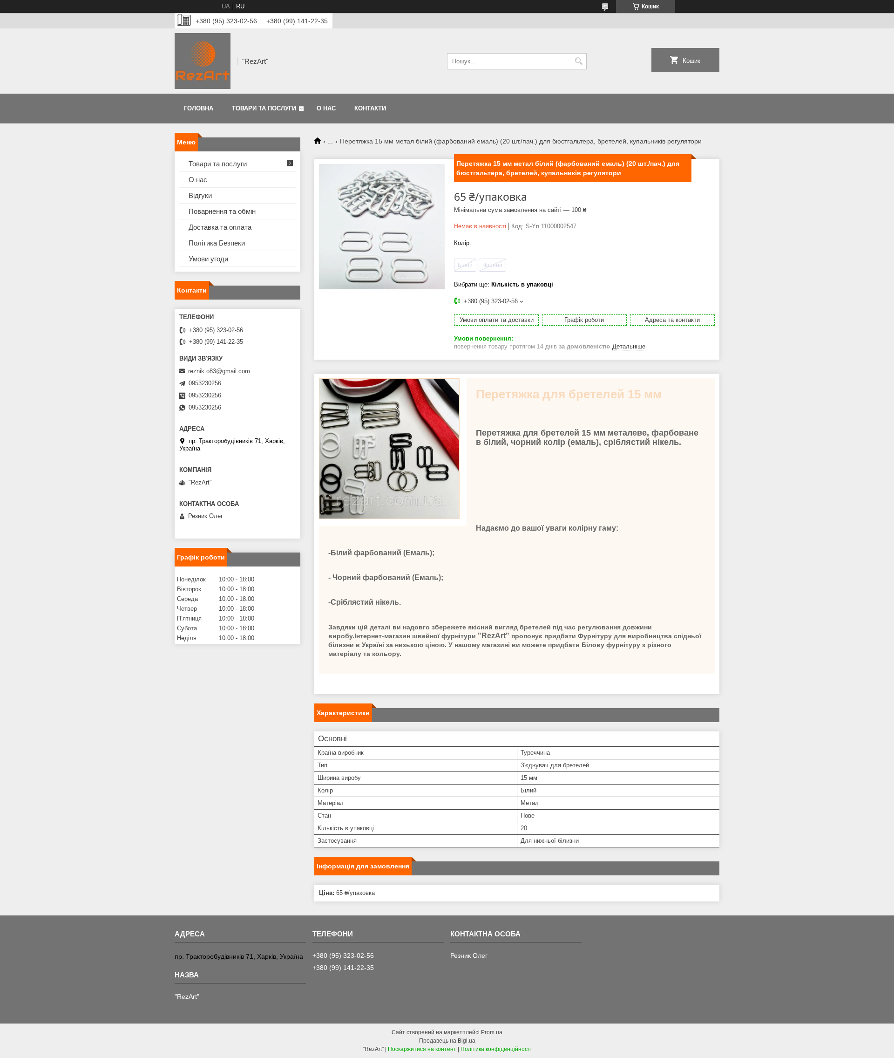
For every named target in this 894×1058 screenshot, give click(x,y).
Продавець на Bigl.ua (447, 1041)
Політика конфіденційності (496, 1049)
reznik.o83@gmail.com (219, 371)
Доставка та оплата (220, 227)
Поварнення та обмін (222, 211)
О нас (326, 108)
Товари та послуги (264, 108)
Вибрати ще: (503, 284)
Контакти (370, 108)
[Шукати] (578, 61)
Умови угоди (208, 259)
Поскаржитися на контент (422, 1049)
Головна (198, 108)
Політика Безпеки (217, 243)
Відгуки (200, 195)
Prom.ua (491, 1032)
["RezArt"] (202, 61)
